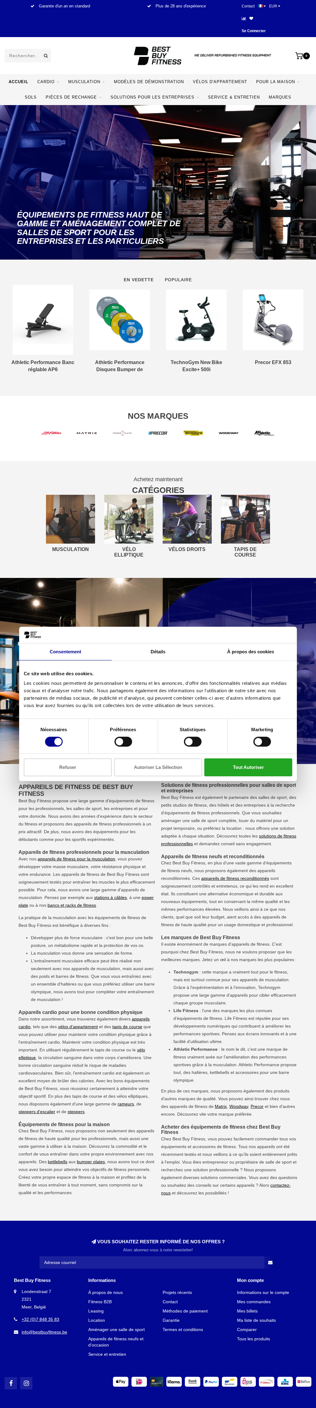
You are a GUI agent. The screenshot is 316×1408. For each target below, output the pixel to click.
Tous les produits (253, 1338)
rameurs (126, 1103)
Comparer (247, 1329)
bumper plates (91, 1161)
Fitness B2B (100, 1301)
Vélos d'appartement (220, 81)
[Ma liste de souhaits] (251, 18)
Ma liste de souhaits (256, 1320)
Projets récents (177, 1292)
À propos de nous (105, 1292)
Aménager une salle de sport (116, 1329)
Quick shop (45, 365)
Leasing (96, 1310)
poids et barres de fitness (64, 976)
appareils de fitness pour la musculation (76, 858)
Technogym (269, 987)
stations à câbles (110, 897)
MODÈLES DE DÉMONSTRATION (149, 81)
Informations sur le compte (263, 1292)
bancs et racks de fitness (72, 905)
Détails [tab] (158, 651)
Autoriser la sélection (158, 767)
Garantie (171, 1320)
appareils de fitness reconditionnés (235, 878)
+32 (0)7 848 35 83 (40, 1319)
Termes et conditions (183, 1329)
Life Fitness (236, 1018)
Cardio (46, 81)
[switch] (123, 742)
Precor (257, 1106)
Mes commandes (254, 1301)
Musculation (84, 81)
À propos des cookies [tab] (250, 651)
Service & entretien (234, 97)
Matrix (221, 1106)
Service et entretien (107, 1354)
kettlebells (57, 1161)
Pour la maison (275, 81)
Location (96, 1320)
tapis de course (127, 1026)
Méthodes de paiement (185, 1310)
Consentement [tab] (65, 651)
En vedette (139, 279)
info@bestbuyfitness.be (44, 1332)
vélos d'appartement (78, 1026)
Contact (248, 6)
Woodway (238, 1106)
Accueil (18, 81)
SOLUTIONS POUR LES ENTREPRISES (152, 97)
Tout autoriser (248, 767)
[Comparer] (244, 18)
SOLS (31, 97)
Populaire (178, 279)
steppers (76, 1111)
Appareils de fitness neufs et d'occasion (115, 1341)
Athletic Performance (259, 1064)
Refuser (67, 767)
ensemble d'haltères (57, 984)
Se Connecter (254, 31)
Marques (280, 97)
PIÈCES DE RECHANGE (71, 97)
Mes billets (247, 1310)
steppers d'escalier (37, 1111)
